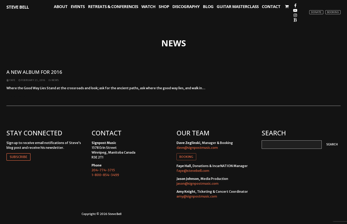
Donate (316, 12)
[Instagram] (295, 15)
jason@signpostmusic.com (197, 183)
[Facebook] (295, 5)
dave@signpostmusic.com (197, 148)
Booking (333, 12)
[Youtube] (295, 10)
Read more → (20, 96)
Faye (12, 80)
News (55, 80)
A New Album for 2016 (34, 72)
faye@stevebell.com (193, 171)
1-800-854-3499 (105, 175)
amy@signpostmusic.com (197, 196)
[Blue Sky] (295, 20)
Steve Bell (17, 7)
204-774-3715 (103, 170)
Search (332, 144)
